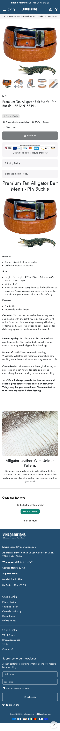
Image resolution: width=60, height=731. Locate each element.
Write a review (30, 511)
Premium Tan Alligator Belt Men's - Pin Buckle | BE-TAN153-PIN (33, 16)
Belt (4, 96)
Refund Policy (9, 620)
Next (55, 49)
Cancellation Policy (11, 611)
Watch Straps (8, 635)
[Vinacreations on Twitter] (3, 705)
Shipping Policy (10, 606)
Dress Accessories (11, 640)
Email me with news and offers (17, 688)
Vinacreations (29, 714)
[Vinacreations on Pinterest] (10, 705)
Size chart (9, 127)
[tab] (30, 163)
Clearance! (7, 649)
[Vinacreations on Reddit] (17, 705)
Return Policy (8, 616)
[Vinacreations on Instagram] (14, 705)
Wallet (5, 644)
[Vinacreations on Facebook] (7, 705)
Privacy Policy (9, 602)
